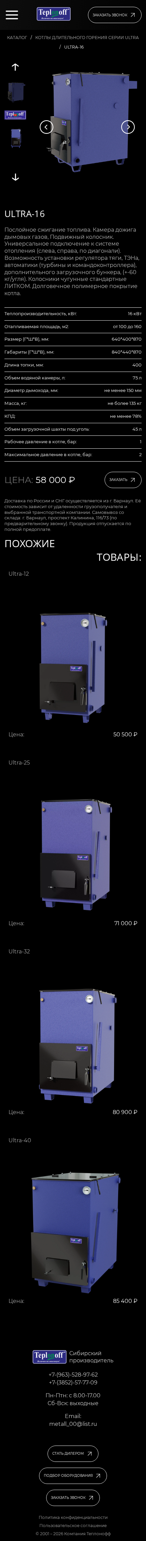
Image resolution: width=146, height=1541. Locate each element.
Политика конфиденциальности (73, 1517)
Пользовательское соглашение (73, 1525)
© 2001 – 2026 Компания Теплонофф (73, 1533)
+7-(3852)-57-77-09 (73, 1382)
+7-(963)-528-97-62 (73, 1375)
